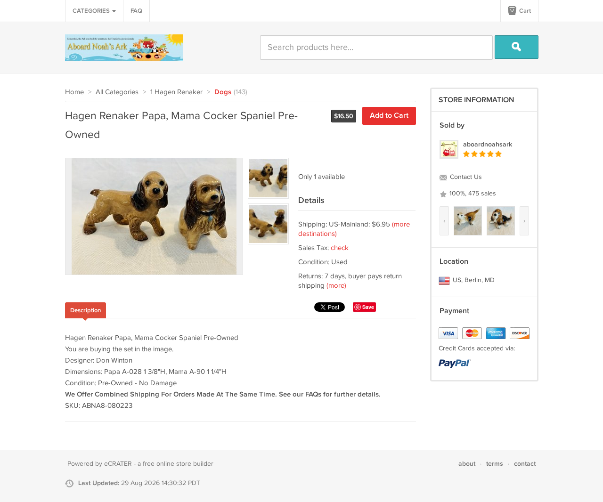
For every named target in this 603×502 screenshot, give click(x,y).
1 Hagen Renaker (176, 92)
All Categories (117, 92)
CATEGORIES (92, 11)
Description (85, 310)
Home (74, 92)
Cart (524, 11)
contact (525, 464)
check (340, 248)
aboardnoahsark (487, 144)
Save (368, 306)
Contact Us (465, 177)
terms (494, 464)
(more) (336, 286)
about (466, 464)
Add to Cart (389, 115)
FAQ (136, 11)
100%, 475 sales (472, 193)
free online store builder (178, 464)
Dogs (222, 92)
